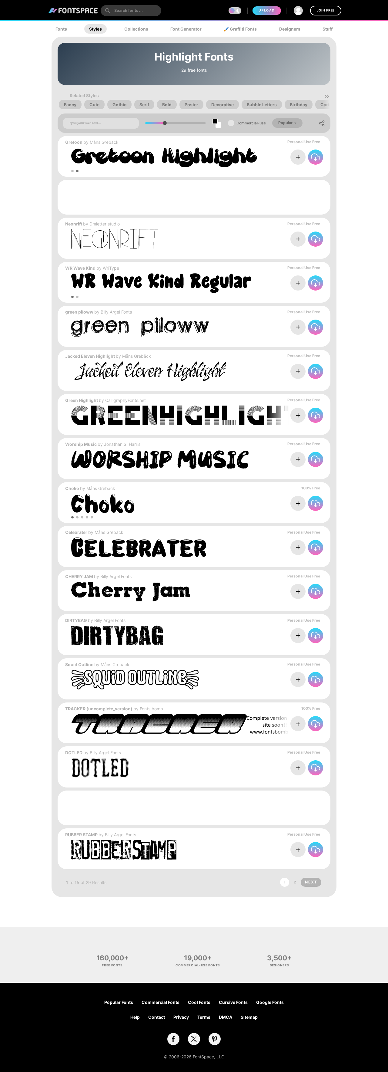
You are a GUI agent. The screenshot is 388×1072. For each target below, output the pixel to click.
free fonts (112, 965)
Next (311, 882)
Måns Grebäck (104, 142)
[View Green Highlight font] (222, 415)
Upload (267, 10)
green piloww (79, 311)
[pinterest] (215, 1039)
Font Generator (186, 28)
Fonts (61, 28)
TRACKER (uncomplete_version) (98, 708)
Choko (72, 488)
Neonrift (73, 223)
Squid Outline (79, 664)
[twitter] (194, 1039)
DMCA (225, 1017)
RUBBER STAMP (81, 834)
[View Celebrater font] (139, 547)
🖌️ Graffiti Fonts (240, 28)
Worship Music (81, 444)
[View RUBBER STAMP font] (123, 850)
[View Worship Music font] (160, 459)
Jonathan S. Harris (122, 444)
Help (135, 1017)
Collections (136, 28)
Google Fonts (270, 1002)
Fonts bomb (151, 708)
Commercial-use (251, 123)
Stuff (328, 28)
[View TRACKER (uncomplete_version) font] (222, 724)
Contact (156, 1017)
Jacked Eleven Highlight (90, 356)
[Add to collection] (298, 157)
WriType (111, 268)
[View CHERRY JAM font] (130, 591)
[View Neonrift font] (114, 239)
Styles (95, 28)
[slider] (165, 123)
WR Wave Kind (80, 268)
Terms (203, 1017)
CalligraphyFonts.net (125, 400)
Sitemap (249, 1017)
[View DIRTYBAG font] (117, 635)
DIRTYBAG (76, 620)
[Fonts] (73, 10)
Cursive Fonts (233, 1002)
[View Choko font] (102, 503)
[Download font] (315, 157)
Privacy (181, 1017)
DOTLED (73, 752)
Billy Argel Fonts (116, 311)
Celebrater (76, 532)
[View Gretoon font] (164, 157)
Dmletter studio (104, 223)
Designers (289, 28)
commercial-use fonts (198, 965)
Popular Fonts (118, 1002)
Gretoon (73, 142)
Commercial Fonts (160, 1002)
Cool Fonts (199, 1002)
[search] (131, 10)
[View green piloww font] (140, 327)
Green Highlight (81, 400)
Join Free (326, 10)
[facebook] (173, 1039)
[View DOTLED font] (100, 768)
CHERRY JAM (79, 576)
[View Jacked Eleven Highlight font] (148, 371)
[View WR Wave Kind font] (161, 283)
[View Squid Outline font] (135, 679)
